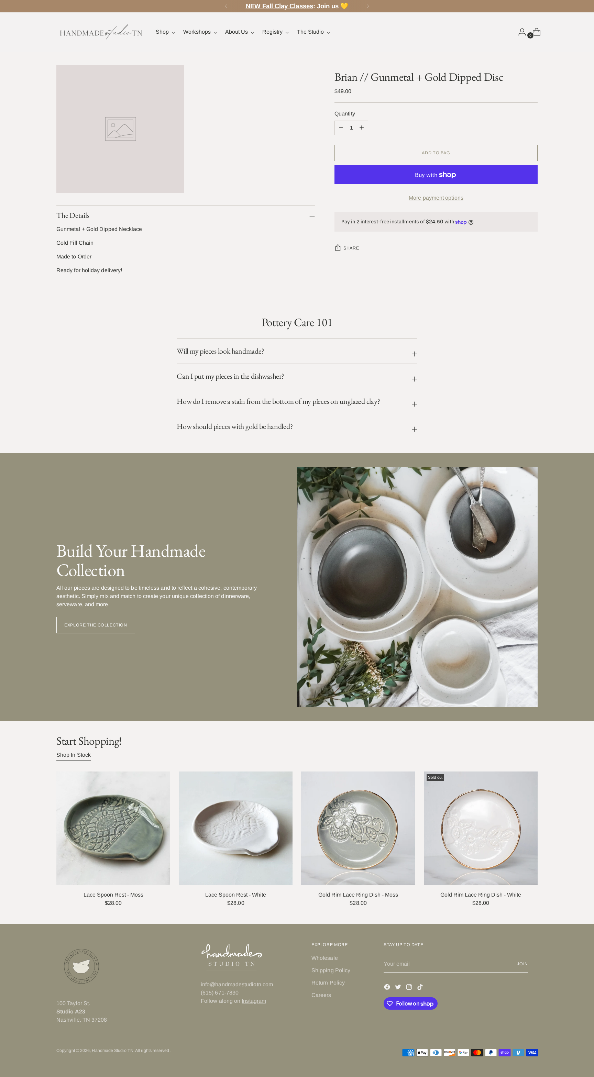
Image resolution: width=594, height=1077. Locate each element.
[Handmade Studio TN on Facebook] (388, 988)
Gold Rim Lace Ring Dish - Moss (358, 895)
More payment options (436, 198)
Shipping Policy (330, 970)
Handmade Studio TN (112, 1050)
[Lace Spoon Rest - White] (236, 828)
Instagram (254, 1001)
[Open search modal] (505, 32)
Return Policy (328, 983)
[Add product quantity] (341, 128)
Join (522, 964)
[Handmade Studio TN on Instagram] (410, 988)
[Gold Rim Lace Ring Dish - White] (481, 828)
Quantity (344, 113)
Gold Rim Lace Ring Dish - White (480, 895)
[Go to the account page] (519, 32)
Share (351, 248)
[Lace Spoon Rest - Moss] (113, 828)
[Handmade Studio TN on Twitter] (399, 988)
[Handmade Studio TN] (101, 32)
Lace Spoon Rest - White (235, 895)
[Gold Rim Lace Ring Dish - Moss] (358, 828)
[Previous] (226, 6)
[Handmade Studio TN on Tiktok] (421, 988)
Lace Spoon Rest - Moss (113, 895)
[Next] (367, 6)
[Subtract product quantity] (361, 128)
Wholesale (324, 958)
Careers (321, 995)
